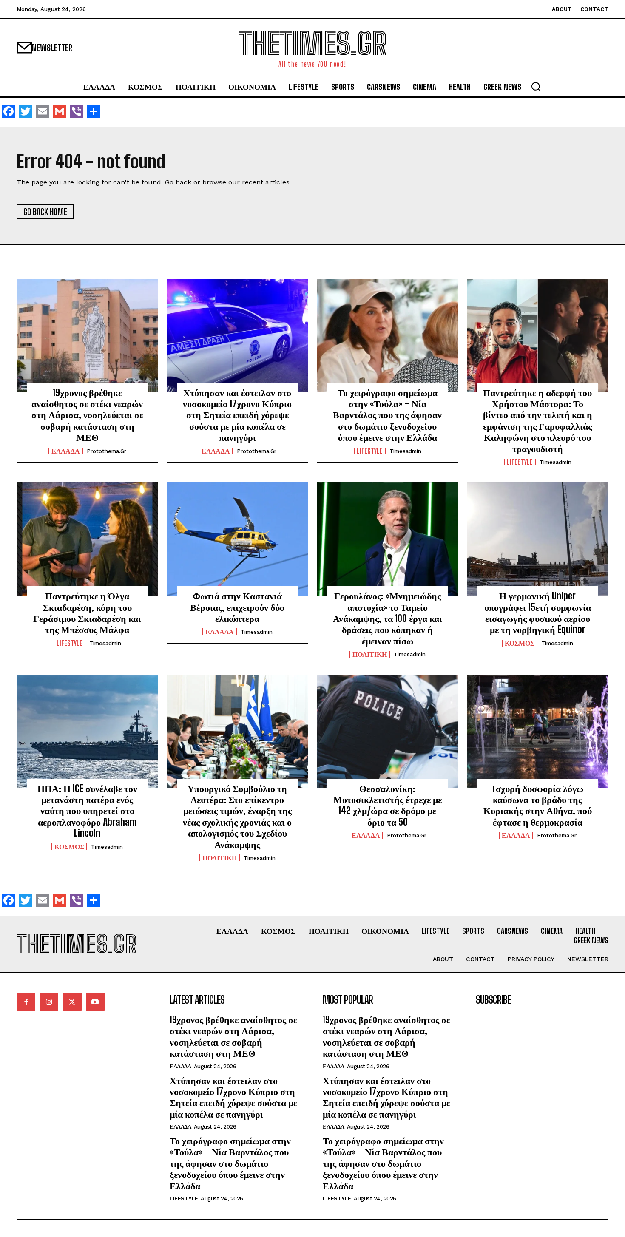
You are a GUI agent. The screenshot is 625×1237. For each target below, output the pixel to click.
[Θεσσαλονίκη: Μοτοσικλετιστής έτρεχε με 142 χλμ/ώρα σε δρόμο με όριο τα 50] (387, 731)
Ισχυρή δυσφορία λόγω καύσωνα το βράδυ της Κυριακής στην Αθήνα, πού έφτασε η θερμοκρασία (537, 805)
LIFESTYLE (370, 451)
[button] (536, 86)
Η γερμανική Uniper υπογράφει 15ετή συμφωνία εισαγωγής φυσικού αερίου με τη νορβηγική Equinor (537, 612)
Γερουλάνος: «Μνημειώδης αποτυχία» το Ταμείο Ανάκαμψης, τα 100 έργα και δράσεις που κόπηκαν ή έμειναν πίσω (387, 618)
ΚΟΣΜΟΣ (519, 643)
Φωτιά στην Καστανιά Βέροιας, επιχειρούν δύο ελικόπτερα (237, 607)
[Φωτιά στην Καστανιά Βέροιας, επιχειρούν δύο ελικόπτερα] (237, 539)
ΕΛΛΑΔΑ (65, 451)
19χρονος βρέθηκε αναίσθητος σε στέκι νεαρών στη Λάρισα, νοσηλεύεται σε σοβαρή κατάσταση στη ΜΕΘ (87, 415)
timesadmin (405, 451)
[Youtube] (95, 1002)
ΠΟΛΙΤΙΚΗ (369, 654)
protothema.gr (106, 451)
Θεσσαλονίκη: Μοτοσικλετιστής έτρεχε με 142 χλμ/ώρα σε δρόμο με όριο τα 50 (387, 805)
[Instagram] (49, 1002)
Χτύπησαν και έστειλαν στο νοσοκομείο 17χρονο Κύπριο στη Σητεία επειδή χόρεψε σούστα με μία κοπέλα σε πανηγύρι (237, 415)
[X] (71, 1002)
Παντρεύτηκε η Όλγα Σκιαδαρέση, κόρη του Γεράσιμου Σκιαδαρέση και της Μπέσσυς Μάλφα (87, 612)
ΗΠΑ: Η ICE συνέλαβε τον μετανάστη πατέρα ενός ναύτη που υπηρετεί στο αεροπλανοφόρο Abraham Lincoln (87, 811)
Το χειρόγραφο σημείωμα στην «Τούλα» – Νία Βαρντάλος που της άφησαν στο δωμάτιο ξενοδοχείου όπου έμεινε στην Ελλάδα (387, 415)
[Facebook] (26, 1002)
